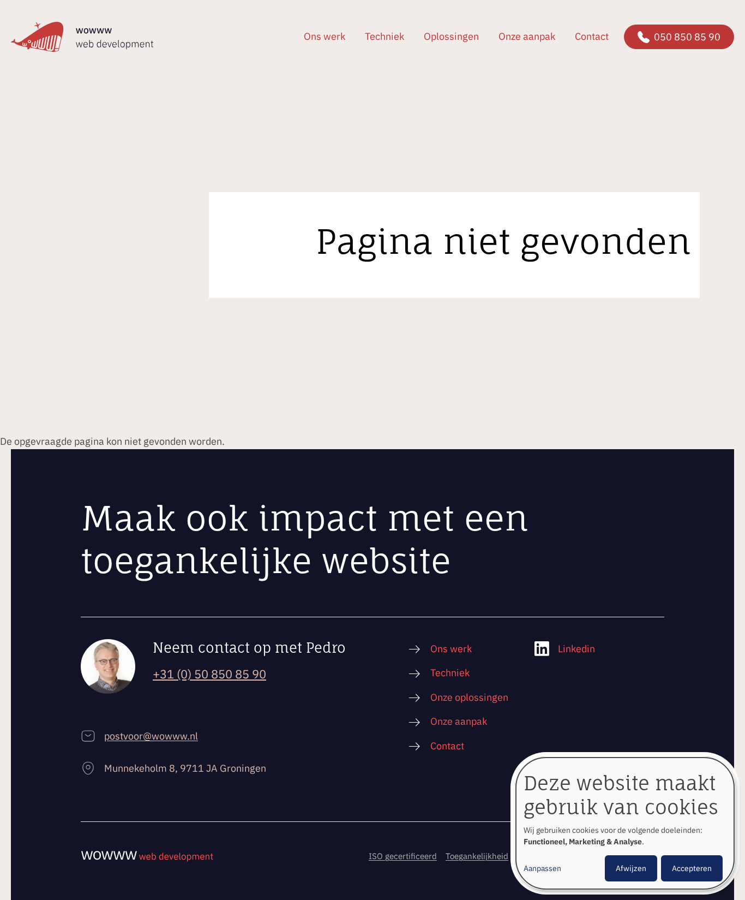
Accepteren (692, 868)
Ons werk (324, 36)
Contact (592, 36)
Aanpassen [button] (542, 868)
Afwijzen (631, 868)
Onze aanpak (526, 36)
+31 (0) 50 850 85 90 (209, 674)
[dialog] (625, 823)
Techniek (384, 36)
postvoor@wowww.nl (151, 736)
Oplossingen (451, 36)
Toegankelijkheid (477, 856)
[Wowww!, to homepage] (82, 37)
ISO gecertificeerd (403, 856)
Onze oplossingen (469, 697)
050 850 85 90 (687, 37)
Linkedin (576, 648)
